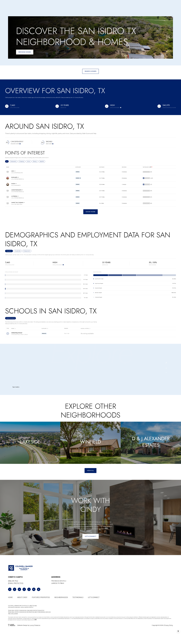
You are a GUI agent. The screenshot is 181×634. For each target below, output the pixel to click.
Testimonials (77, 597)
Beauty (35, 161)
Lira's (12, 171)
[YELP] (29, 589)
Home (10, 597)
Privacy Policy (168, 625)
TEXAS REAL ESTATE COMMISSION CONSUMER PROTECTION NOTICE (26, 610)
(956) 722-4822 (33, 605)
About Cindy (22, 597)
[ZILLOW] (38, 589)
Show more (90, 212)
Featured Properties (41, 597)
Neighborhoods (61, 597)
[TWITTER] (24, 589)
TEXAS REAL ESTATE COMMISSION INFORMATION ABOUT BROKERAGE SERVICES (29, 612)
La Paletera (14, 196)
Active (29, 161)
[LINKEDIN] (19, 589)
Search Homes (90, 71)
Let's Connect (90, 536)
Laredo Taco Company (17, 202)
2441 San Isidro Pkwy (16, 204)
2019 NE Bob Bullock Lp (17, 191)
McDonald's (14, 177)
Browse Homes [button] (24, 52)
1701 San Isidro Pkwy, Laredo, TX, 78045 (19, 334)
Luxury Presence (35, 625)
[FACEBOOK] (9, 589)
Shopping (22, 161)
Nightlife (42, 161)
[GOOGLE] (33, 589)
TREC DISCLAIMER (13, 613)
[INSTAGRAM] (14, 589)
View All (90, 470)
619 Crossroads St (15, 185)
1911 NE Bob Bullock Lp (17, 197)
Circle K (13, 183)
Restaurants (14, 161)
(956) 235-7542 (13, 581)
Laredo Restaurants (16, 190)
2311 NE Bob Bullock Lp (17, 179)
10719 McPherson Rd (17, 172)
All (7, 161)
